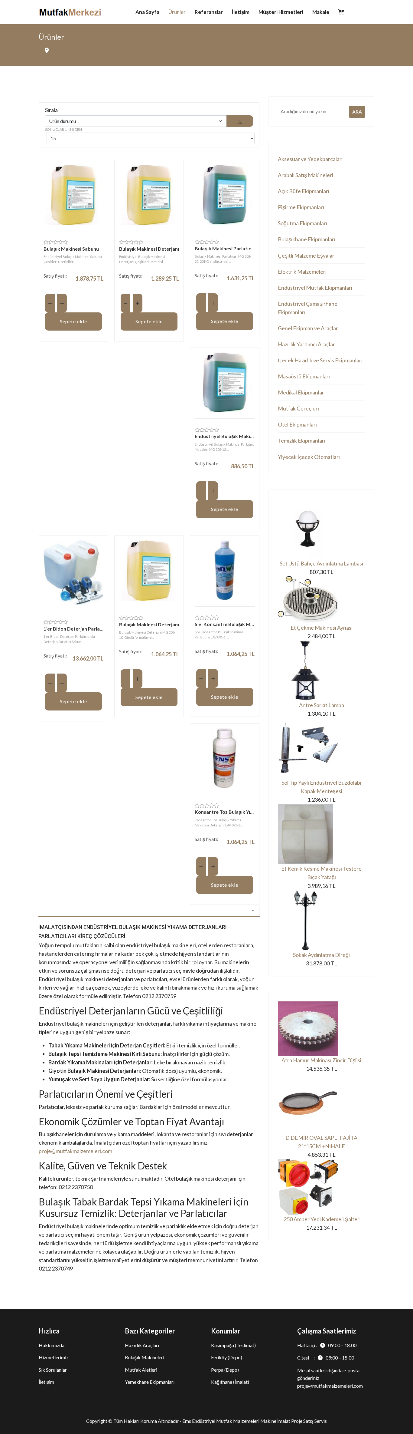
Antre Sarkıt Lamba (321, 705)
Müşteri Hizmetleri (281, 12)
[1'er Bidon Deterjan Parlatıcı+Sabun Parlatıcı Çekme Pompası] (73, 572)
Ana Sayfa (147, 12)
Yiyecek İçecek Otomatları (309, 456)
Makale (320, 12)
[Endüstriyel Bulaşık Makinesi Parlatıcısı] (225, 382)
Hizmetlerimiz (54, 1357)
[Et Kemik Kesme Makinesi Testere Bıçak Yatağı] (321, 834)
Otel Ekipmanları (297, 424)
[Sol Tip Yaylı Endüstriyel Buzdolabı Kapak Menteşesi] (321, 748)
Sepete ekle (73, 321)
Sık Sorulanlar (53, 1370)
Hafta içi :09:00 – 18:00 (326, 1345)
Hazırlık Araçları (142, 1345)
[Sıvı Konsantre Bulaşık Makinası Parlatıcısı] (225, 570)
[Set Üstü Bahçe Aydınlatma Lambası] (321, 529)
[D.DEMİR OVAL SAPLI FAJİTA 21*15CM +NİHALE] (321, 1103)
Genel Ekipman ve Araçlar (308, 328)
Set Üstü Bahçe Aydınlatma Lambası (321, 563)
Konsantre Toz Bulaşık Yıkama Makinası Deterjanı (225, 812)
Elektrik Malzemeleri (302, 271)
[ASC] (239, 121)
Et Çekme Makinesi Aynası (322, 627)
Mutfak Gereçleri (298, 408)
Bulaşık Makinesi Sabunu (71, 249)
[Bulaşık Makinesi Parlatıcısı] (225, 195)
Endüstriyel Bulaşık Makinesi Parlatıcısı (225, 436)
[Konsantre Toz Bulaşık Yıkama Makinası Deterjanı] (225, 758)
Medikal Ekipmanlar (301, 392)
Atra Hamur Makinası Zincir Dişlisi (321, 1060)
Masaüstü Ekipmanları (304, 376)
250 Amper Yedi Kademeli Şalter (321, 1219)
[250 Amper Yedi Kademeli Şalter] (321, 1187)
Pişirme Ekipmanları (301, 207)
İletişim (240, 12)
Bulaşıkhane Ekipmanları (306, 239)
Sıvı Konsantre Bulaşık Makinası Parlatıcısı (225, 624)
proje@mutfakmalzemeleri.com (75, 1151)
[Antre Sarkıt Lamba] (321, 670)
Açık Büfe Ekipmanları (303, 191)
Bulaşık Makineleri (144, 1357)
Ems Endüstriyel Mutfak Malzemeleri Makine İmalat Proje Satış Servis (254, 1421)
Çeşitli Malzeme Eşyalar (306, 255)
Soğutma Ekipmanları (302, 223)
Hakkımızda (51, 1345)
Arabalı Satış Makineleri (305, 175)
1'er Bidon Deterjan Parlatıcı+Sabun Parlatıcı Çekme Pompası (73, 628)
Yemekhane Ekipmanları (149, 1382)
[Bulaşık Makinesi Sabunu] (73, 195)
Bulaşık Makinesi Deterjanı (149, 249)
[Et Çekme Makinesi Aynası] (321, 599)
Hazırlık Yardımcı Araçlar (306, 344)
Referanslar (209, 12)
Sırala (51, 110)
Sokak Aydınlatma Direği (321, 954)
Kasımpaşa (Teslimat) (233, 1345)
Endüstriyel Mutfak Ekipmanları (315, 287)
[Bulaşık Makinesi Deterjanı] (149, 195)
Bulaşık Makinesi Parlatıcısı (225, 248)
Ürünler (177, 12)
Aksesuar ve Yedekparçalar (310, 159)
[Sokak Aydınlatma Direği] (321, 920)
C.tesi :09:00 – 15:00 (325, 1357)
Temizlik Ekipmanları (301, 440)
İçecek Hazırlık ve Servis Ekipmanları (320, 360)
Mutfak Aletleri (141, 1370)
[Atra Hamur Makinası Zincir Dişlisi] (321, 1028)
